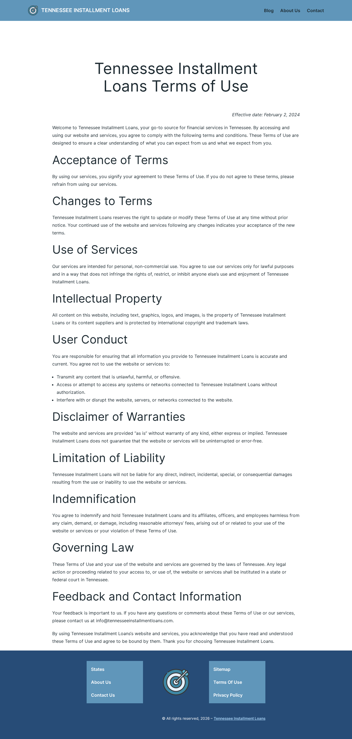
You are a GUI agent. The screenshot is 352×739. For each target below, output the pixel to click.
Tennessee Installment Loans (85, 10)
